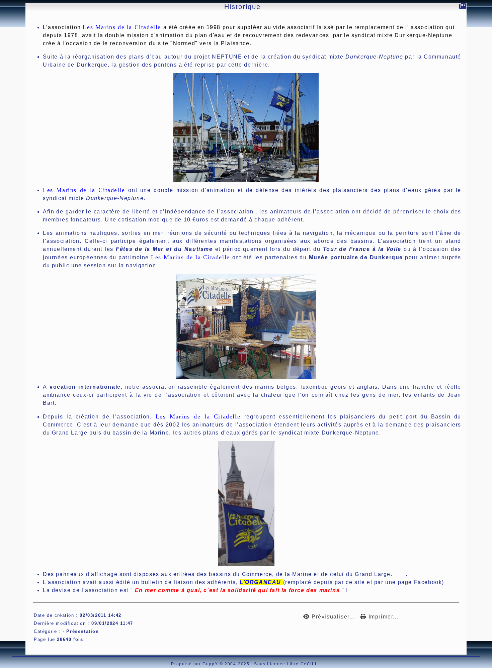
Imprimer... (382, 616)
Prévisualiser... (333, 616)
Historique (242, 6)
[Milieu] (3, 63)
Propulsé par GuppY (195, 664)
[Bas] (3, 72)
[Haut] (3, 55)
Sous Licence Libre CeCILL (286, 664)
